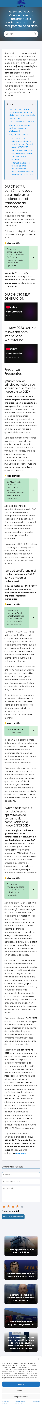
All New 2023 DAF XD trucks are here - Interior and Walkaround (20, 128)
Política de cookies (5, 1402)
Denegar (21, 1390)
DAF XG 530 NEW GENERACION (21, 121)
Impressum (36, 1401)
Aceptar (21, 1384)
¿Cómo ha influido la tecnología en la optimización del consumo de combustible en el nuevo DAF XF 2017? (23, 169)
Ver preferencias (21, 1396)
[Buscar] (34, 33)
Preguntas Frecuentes (18, 134)
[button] (39, 1359)
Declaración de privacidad (20, 1402)
